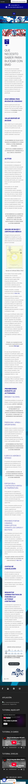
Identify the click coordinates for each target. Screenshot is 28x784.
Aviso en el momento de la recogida (7, 782)
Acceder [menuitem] (3, 1)
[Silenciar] (21, 747)
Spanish (17, 782)
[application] (14, 720)
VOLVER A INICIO (14, 664)
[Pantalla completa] (24, 747)
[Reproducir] (4, 747)
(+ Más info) (17, 293)
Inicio (3, 22)
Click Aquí (16, 346)
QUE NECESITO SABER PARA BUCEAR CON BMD (14, 57)
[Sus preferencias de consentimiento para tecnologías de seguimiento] (19, 1)
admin (7, 678)
